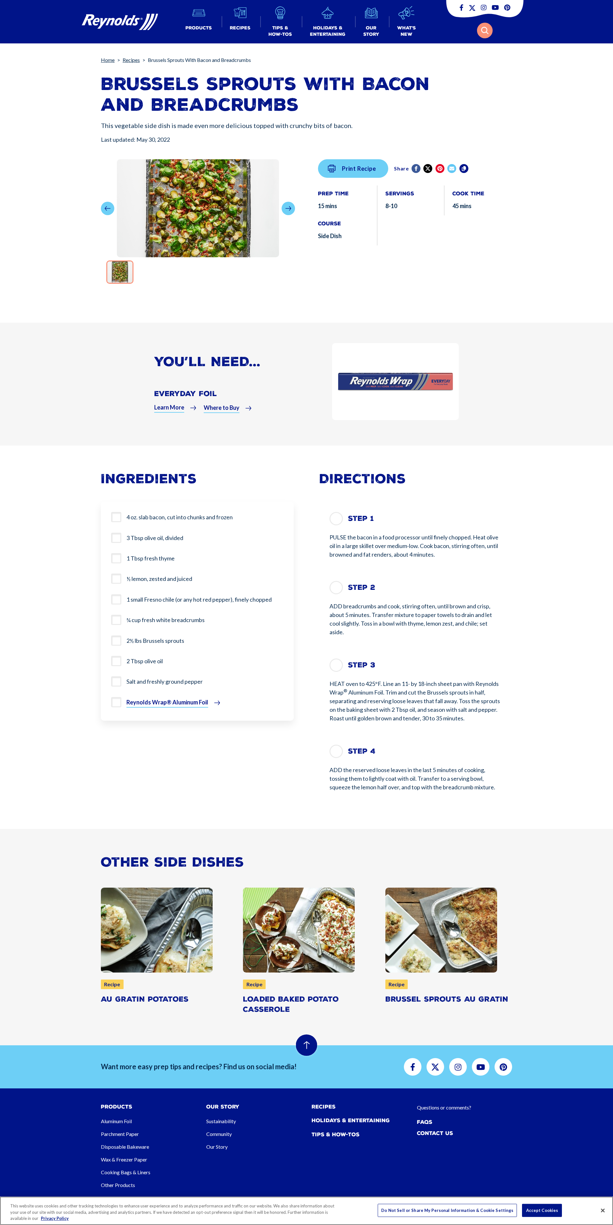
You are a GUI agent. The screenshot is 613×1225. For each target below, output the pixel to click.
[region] (306, 1211)
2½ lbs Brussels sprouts (155, 640)
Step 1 (361, 518)
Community (219, 1134)
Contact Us (435, 1133)
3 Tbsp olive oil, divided (154, 537)
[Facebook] (416, 168)
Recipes (131, 60)
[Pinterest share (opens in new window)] (440, 168)
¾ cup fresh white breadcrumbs (165, 619)
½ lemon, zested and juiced (159, 578)
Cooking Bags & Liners (125, 1172)
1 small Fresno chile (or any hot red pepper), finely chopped (199, 599)
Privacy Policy (55, 1218)
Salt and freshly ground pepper (164, 681)
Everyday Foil (185, 393)
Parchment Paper (120, 1134)
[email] (452, 168)
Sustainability (221, 1121)
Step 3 (361, 665)
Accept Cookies (542, 1210)
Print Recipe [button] (359, 168)
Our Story (217, 1147)
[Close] (603, 1210)
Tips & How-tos (335, 1134)
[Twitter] (428, 168)
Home (108, 60)
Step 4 (361, 751)
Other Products (118, 1185)
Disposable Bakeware (125, 1147)
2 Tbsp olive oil (144, 661)
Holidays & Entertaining (351, 1120)
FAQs (424, 1122)
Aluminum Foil (116, 1121)
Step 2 (361, 587)
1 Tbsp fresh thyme (150, 558)
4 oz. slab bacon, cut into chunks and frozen (179, 517)
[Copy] (464, 168)
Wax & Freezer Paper (124, 1159)
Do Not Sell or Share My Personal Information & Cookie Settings (447, 1210)
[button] (198, 22)
